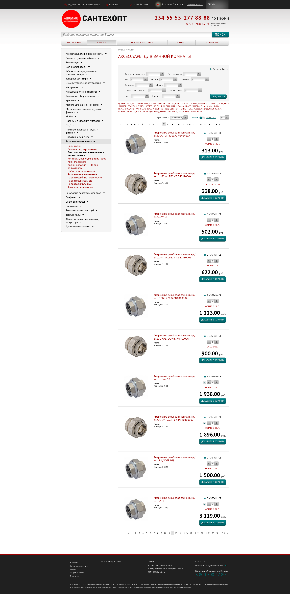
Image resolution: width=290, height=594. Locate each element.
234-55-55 (168, 17)
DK (177, 108)
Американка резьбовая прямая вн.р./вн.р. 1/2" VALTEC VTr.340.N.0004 (174, 174)
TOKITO (183, 108)
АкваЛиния (158, 108)
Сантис (204, 108)
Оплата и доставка (142, 42)
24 (208, 124)
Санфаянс (71, 197)
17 (183, 124)
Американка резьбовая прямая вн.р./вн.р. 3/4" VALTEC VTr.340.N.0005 (174, 256)
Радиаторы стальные (80, 180)
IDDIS (220, 103)
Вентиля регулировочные (82, 149)
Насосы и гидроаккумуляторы (83, 120)
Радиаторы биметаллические (85, 177)
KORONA (148, 108)
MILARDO (131, 111)
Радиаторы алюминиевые (82, 174)
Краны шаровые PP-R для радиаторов (83, 166)
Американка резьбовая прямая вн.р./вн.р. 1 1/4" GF (174, 377)
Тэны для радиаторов (80, 187)
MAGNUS (213, 108)
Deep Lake (169, 108)
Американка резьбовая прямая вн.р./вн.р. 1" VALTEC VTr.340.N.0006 (174, 337)
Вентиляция (73, 62)
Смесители (72, 206)
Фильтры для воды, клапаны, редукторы (82, 220)
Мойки (70, 116)
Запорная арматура (77, 78)
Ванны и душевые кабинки (81, 58)
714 (215, 124)
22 (201, 124)
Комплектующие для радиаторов (87, 158)
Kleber (197, 108)
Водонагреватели (76, 66)
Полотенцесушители (78, 137)
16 (179, 124)
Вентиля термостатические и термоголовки (86, 154)
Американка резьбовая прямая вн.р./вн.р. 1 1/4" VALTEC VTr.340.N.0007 (174, 418)
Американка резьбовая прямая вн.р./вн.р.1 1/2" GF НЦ (174, 458)
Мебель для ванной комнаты (83, 104)
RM (219, 108)
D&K (177, 103)
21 (197, 124)
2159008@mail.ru (156, 572)
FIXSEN (141, 106)
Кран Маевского (77, 161)
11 (160, 124)
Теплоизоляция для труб (80, 210)
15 (175, 124)
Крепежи (71, 100)
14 (172, 124)
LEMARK (213, 103)
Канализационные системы (82, 91)
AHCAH (210, 106)
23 (205, 124)
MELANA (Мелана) (157, 103)
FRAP (226, 103)
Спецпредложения (79, 566)
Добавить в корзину (212, 157)
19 (190, 124)
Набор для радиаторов (81, 171)
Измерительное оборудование (84, 83)
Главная (121, 50)
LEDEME (193, 103)
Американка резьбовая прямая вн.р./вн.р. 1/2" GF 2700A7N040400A (174, 134)
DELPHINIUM (159, 106)
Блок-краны (74, 146)
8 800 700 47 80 (198, 24)
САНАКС (121, 111)
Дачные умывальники (78, 226)
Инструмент (73, 87)
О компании (74, 42)
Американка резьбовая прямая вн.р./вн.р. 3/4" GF (174, 215)
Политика (74, 576)
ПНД (69, 125)
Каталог (101, 42)
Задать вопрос (77, 572)
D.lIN (129, 103)
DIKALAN (184, 103)
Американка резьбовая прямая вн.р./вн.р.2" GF (174, 499)
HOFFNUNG (203, 103)
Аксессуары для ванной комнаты (85, 53)
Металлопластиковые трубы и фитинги (83, 110)
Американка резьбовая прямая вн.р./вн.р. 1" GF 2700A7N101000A (174, 296)
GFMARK (122, 106)
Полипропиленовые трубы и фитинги (82, 131)
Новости (74, 562)
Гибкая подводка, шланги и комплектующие (81, 72)
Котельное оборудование (81, 96)
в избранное (214, 132)
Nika (132, 108)
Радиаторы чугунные (80, 183)
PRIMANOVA (123, 108)
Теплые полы (73, 214)
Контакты (212, 42)
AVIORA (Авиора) (140, 103)
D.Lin (203, 106)
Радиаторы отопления (79, 141)
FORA (190, 108)
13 (168, 124)
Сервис (181, 42)
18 (186, 124)
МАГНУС (139, 108)
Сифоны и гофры (75, 201)
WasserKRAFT (184, 106)
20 (194, 124)
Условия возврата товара (160, 565)
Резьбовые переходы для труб (84, 193)
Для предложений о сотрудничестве (165, 568)
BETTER (149, 106)
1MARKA (196, 106)
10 (157, 124)
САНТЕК (170, 103)
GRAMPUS (132, 106)
